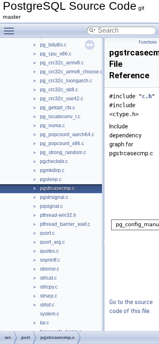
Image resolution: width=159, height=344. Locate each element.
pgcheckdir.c (54, 161)
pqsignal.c (51, 206)
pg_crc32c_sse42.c (61, 98)
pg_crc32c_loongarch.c (66, 81)
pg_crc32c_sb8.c (59, 90)
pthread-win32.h (58, 215)
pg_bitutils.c (53, 45)
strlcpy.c (48, 287)
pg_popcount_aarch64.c (67, 134)
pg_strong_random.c (63, 152)
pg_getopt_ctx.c (57, 107)
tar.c (44, 323)
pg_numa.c (52, 125)
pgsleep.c (51, 179)
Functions (148, 42)
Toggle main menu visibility (10, 30)
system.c (49, 314)
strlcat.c (48, 278)
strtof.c (47, 305)
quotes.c (49, 251)
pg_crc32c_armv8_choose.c (71, 72)
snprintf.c (50, 260)
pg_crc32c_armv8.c (62, 63)
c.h (147, 96)
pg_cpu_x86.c (55, 54)
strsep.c (48, 296)
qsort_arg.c (52, 242)
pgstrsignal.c (54, 197)
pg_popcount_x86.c (62, 143)
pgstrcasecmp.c (57, 188)
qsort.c (47, 233)
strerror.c (49, 269)
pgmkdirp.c (52, 170)
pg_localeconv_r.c (60, 116)
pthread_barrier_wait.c (65, 224)
